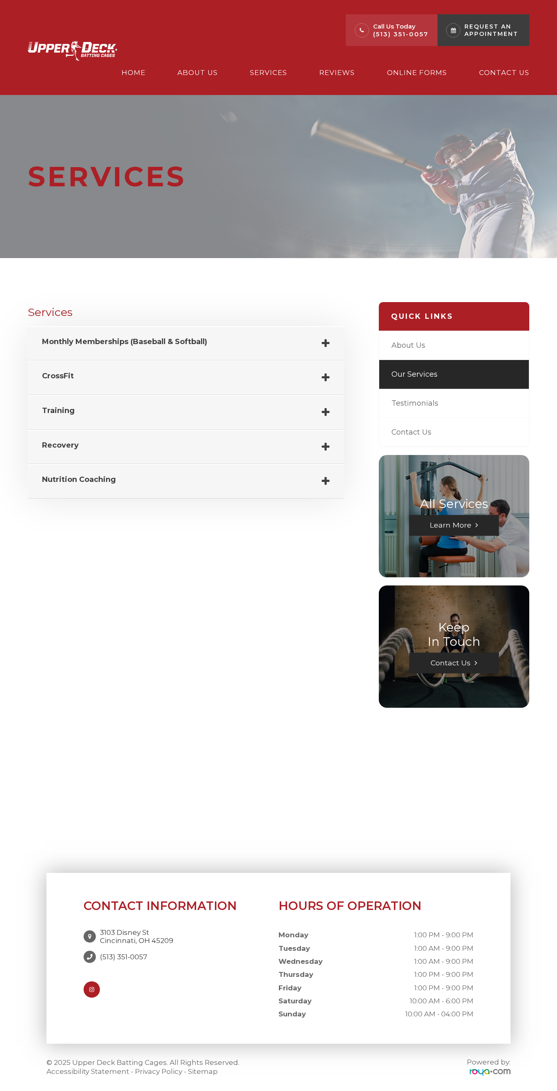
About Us (197, 72)
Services (268, 72)
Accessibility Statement (87, 1071)
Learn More (450, 525)
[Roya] (490, 1072)
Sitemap (203, 1071)
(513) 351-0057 (401, 34)
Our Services (414, 374)
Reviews (337, 72)
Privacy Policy (158, 1071)
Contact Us (504, 72)
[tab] (186, 344)
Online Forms (417, 72)
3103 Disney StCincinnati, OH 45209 (136, 936)
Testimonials (414, 403)
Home (134, 72)
